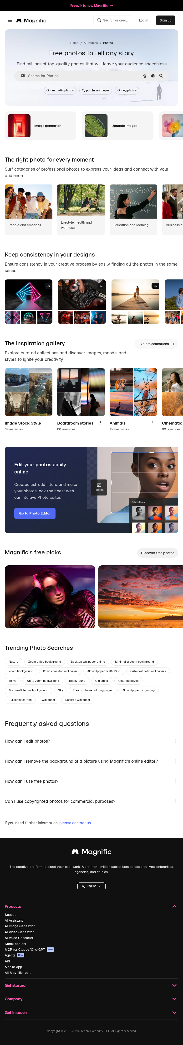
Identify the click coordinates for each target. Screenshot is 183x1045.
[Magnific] (91, 852)
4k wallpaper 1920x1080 (103, 671)
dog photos (129, 90)
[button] (91, 886)
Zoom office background (44, 662)
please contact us (75, 822)
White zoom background (42, 681)
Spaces (10, 915)
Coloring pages (128, 681)
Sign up (166, 20)
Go (15, 619)
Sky (60, 690)
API (7, 961)
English (91, 886)
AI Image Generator (20, 926)
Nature (13, 662)
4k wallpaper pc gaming (138, 690)
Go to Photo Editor (35, 513)
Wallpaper (48, 700)
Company (13, 998)
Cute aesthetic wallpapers (148, 671)
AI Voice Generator (19, 938)
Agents (14, 955)
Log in (143, 20)
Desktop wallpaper (77, 700)
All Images (91, 43)
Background (77, 681)
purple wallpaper (97, 90)
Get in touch (16, 1012)
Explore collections (153, 344)
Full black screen (20, 700)
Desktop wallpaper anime (88, 662)
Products (13, 906)
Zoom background (21, 671)
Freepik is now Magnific (89, 5)
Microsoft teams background (28, 690)
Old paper (101, 681)
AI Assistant (14, 920)
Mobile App (13, 967)
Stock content (15, 944)
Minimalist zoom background (134, 662)
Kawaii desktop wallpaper (60, 671)
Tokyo (12, 681)
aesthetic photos (62, 90)
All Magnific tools (18, 973)
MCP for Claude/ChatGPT (29, 949)
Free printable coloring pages (92, 690)
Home (74, 43)
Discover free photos (157, 553)
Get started (15, 985)
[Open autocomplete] (21, 76)
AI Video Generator (19, 932)
